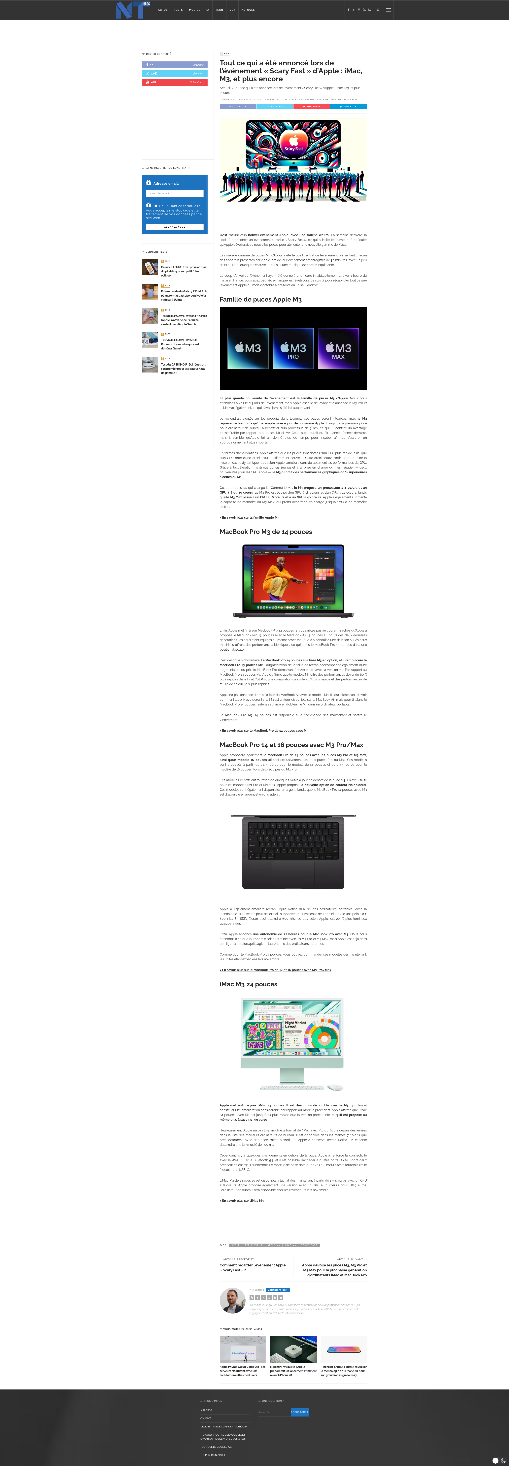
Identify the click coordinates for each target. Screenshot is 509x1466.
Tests (166, 261)
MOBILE (194, 10)
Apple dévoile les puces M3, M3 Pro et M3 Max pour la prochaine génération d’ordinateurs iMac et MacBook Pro (334, 1270)
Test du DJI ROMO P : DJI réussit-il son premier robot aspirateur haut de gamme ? (183, 369)
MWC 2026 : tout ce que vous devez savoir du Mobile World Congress (223, 1436)
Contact (205, 1418)
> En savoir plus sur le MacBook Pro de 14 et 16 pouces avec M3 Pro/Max (275, 970)
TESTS (178, 10)
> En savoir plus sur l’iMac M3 (242, 1201)
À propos (206, 1410)
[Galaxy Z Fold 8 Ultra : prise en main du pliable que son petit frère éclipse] (150, 267)
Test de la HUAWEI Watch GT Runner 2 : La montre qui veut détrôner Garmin (180, 344)
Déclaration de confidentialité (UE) (223, 1426)
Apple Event (306, 100)
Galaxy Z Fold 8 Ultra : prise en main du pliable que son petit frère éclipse (184, 271)
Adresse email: (166, 183)
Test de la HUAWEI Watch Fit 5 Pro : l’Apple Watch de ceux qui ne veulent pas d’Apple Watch (184, 320)
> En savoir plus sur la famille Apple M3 (249, 517)
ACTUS (163, 10)
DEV (232, 10)
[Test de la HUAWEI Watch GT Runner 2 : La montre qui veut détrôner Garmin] (150, 340)
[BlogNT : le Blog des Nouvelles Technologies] (133, 10)
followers (198, 64)
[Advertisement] (76, 33)
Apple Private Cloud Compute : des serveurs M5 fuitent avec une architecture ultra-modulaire (242, 1371)
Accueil (225, 88)
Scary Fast (350, 100)
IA (207, 10)
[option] (243, 1356)
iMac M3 (336, 100)
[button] (499, 1460)
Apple (225, 53)
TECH (219, 10)
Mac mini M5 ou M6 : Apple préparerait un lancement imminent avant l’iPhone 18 (293, 1371)
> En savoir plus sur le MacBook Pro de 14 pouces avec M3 (264, 731)
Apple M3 (322, 100)
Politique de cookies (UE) (216, 1447)
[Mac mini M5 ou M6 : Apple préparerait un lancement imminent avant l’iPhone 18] (293, 1349)
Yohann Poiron (245, 100)
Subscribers (197, 82)
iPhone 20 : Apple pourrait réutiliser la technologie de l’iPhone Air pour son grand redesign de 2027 (344, 1371)
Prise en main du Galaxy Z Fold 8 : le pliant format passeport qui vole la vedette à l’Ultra (184, 295)
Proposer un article (213, 1455)
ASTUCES (248, 10)
